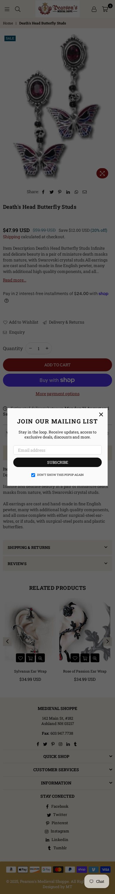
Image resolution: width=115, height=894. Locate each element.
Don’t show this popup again (60, 475)
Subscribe (57, 462)
